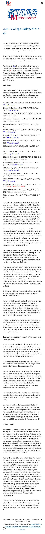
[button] (3, 3)
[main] (22, 31)
